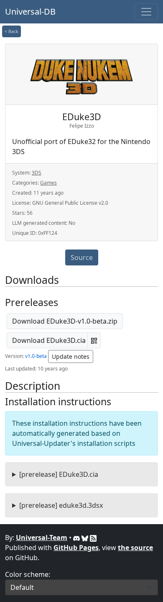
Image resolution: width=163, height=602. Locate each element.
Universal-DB (30, 11)
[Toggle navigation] (146, 11)
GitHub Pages (76, 547)
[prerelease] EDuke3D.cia (58, 474)
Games (48, 182)
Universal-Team (41, 537)
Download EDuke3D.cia (49, 340)
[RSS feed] (93, 537)
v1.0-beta (36, 356)
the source (135, 547)
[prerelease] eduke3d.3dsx (61, 505)
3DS (36, 172)
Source (82, 257)
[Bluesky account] (86, 537)
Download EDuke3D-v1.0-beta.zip (64, 321)
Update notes (70, 356)
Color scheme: (27, 574)
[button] (94, 340)
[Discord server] (77, 537)
